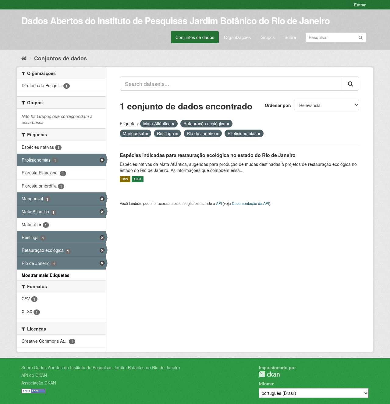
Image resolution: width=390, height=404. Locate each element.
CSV (125, 179)
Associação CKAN (38, 383)
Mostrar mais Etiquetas (45, 275)
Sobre (290, 37)
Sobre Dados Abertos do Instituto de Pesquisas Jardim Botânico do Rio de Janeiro (100, 367)
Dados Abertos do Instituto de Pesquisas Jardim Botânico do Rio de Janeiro (175, 20)
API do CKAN (34, 375)
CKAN (269, 374)
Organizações (237, 37)
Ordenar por (277, 105)
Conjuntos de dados (195, 37)
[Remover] (173, 123)
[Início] (24, 58)
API (219, 203)
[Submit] (360, 36)
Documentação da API (250, 203)
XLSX (137, 179)
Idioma (266, 384)
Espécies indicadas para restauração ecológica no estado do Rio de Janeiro (208, 155)
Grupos (268, 37)
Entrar (360, 5)
